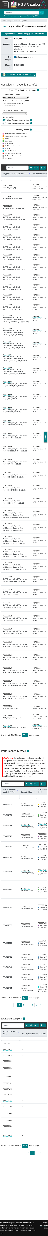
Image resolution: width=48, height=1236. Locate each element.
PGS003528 (7, 706)
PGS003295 (7, 394)
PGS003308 (7, 563)
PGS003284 (7, 265)
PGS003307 (7, 550)
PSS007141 (42, 869)
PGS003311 (7, 603)
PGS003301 (7, 473)
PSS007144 (42, 923)
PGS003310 (7, 590)
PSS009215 (42, 965)
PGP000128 (37, 185)
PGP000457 (37, 706)
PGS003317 (7, 681)
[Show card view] (27, 784)
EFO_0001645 (34, 16)
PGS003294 (7, 381)
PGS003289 (7, 315)
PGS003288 (7, 305)
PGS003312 (7, 616)
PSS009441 (42, 955)
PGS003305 (7, 524)
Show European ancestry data (18, 120)
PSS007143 (42, 905)
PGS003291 (7, 341)
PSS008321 (7, 1126)
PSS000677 (42, 802)
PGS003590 (7, 725)
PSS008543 (42, 985)
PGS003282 (7, 245)
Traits (15, 20)
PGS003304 (7, 511)
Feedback (46, 437)
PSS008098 (7, 1120)
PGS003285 (7, 275)
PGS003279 (7, 215)
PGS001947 (7, 196)
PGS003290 (7, 328)
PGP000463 (37, 715)
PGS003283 (7, 255)
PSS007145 (42, 941)
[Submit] (41, 12)
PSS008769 (42, 975)
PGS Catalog (7, 20)
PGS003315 (7, 655)
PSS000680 (42, 834)
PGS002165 (7, 206)
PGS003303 (7, 499)
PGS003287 (7, 295)
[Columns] (36, 168)
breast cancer (15, 16)
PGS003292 (7, 354)
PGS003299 (7, 447)
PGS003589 (7, 716)
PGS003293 (7, 367)
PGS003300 (7, 460)
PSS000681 (42, 845)
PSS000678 (42, 813)
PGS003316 (7, 668)
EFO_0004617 (19, 39)
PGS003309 (7, 577)
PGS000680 (7, 186)
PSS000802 (42, 855)
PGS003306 (7, 537)
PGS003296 (7, 408)
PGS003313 (7, 629)
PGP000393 (37, 215)
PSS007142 (42, 887)
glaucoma (23, 16)
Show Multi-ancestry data (18, 123)
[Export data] (42, 168)
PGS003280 (7, 225)
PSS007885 (7, 1113)
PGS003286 (7, 285)
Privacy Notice (21, 1231)
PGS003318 (7, 694)
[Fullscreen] (31, 168)
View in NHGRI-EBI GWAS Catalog (20, 74)
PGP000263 (37, 195)
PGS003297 (7, 421)
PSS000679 (42, 823)
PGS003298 (7, 434)
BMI (28, 16)
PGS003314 (7, 642)
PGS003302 (7, 486)
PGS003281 (7, 235)
